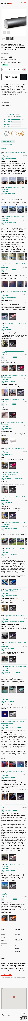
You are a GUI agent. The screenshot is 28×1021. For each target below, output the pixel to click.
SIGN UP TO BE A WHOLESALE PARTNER (13, 978)
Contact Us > (6, 975)
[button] (25, 3)
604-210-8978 (6, 1014)
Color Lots (4, 943)
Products (3, 934)
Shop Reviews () (7, 144)
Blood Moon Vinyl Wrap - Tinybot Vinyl (14, 399)
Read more (5, 97)
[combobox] (19, 69)
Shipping (3, 59)
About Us (3, 940)
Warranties (17, 951)
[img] (14, 115)
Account (3, 937)
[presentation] (4, 32)
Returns (17, 948)
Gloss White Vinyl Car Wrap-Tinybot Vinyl (15, 697)
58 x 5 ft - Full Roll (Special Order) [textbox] (19, 69)
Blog (2, 945)
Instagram (17, 934)
